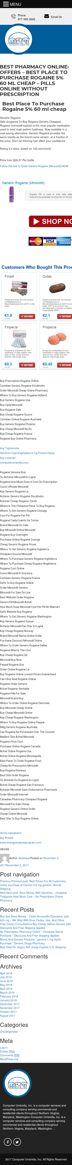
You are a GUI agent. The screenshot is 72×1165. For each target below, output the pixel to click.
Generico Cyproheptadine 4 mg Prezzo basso (27, 453)
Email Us (56, 17)
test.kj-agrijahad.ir (11, 833)
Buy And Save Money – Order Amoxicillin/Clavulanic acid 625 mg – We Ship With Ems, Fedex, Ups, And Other (34, 918)
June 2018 (6, 981)
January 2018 (8, 1000)
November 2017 (10, 1008)
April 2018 (6, 989)
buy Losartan (8, 457)
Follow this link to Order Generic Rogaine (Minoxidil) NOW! (34, 166)
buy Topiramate (9, 448)
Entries (7, 1051)
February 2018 (9, 996)
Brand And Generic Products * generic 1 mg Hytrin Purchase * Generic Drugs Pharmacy (30, 941)
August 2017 (7, 1015)
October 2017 (8, 1012)
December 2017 (10, 1004)
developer (24, 858)
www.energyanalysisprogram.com (20, 842)
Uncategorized (9, 1031)
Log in (3, 1047)
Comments (9, 1055)
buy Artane (6, 837)
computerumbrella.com (14, 462)
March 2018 (7, 992)
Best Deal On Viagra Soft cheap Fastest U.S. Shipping (33, 947)
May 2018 (6, 985)
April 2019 (6, 973)
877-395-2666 (26, 19)
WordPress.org (9, 1059)
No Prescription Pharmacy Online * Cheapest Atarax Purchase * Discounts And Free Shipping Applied (31, 933)
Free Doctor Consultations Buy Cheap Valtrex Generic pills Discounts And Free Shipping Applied (35, 926)
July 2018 (6, 977)
